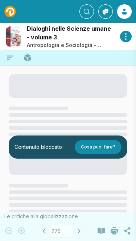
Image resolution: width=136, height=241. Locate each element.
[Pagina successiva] (79, 231)
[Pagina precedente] (44, 231)
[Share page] (127, 231)
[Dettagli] (126, 36)
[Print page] (114, 231)
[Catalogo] (105, 11)
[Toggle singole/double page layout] (101, 231)
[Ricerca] (86, 11)
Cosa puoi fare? (98, 147)
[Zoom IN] (22, 231)
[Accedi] (124, 11)
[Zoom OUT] (9, 231)
